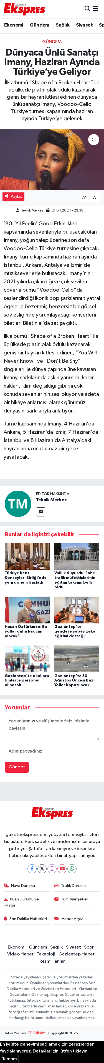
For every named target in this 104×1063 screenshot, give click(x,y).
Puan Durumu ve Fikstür (21, 902)
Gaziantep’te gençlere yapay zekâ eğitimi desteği (74, 631)
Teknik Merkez (32, 210)
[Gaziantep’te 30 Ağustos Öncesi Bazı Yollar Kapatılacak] (76, 659)
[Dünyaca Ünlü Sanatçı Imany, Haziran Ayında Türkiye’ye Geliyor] (52, 159)
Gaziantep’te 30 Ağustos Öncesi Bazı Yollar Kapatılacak (74, 680)
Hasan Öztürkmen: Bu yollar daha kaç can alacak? (26, 631)
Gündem (39, 25)
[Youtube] (62, 868)
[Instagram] (52, 868)
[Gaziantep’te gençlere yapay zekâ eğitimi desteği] (76, 609)
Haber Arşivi (72, 919)
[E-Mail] (40, 511)
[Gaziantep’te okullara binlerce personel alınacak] (27, 659)
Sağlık (62, 25)
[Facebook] (32, 868)
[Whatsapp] (72, 868)
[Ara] (87, 9)
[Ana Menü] (95, 9)
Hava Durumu (23, 886)
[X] (42, 868)
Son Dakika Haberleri (28, 919)
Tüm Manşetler (74, 899)
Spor (89, 947)
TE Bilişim (36, 1033)
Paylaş (16, 196)
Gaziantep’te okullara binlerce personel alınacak (27, 680)
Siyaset (84, 25)
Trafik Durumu (73, 886)
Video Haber (20, 954)
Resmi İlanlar (52, 961)
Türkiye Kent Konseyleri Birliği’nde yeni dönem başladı (26, 577)
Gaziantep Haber (77, 954)
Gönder (17, 767)
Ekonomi (13, 25)
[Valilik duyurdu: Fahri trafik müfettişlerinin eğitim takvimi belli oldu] (76, 556)
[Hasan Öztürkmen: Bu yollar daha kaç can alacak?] (27, 609)
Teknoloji (46, 954)
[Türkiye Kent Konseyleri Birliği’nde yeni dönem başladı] (27, 556)
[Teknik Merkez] (18, 503)
